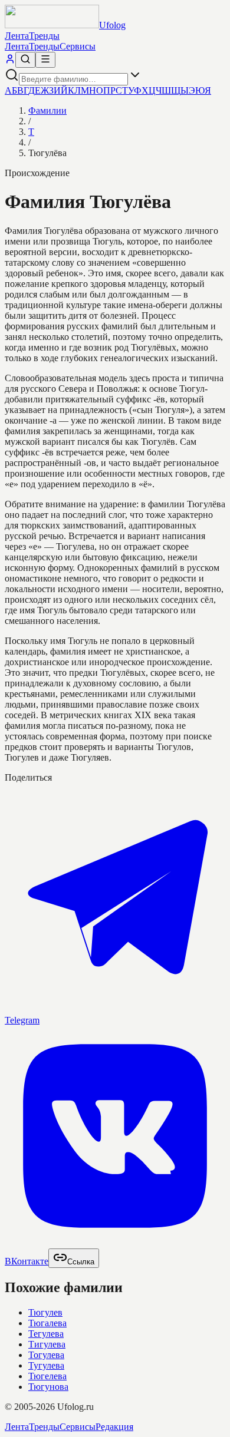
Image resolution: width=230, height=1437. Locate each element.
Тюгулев (45, 1312)
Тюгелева (47, 1376)
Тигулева (46, 1344)
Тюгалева (47, 1323)
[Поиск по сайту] (25, 60)
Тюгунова (48, 1387)
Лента (17, 36)
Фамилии (47, 110)
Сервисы (78, 46)
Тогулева (46, 1355)
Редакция (114, 1427)
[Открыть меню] (45, 60)
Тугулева (46, 1365)
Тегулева (46, 1334)
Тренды (44, 36)
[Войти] (10, 61)
